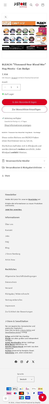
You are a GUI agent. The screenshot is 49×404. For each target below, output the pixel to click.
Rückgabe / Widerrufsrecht (17, 294)
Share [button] (7, 175)
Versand (14, 78)
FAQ (7, 242)
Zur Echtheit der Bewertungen (19, 311)
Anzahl (4, 82)
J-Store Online (20, 402)
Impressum (10, 305)
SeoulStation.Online (13, 332)
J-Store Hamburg (12, 253)
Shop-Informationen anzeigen (18, 125)
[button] (5, 5)
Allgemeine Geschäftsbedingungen (21, 276)
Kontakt (8, 230)
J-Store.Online (25, 330)
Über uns (9, 224)
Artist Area (10, 259)
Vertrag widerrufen (13, 300)
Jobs (7, 236)
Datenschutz (11, 282)
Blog (7, 247)
